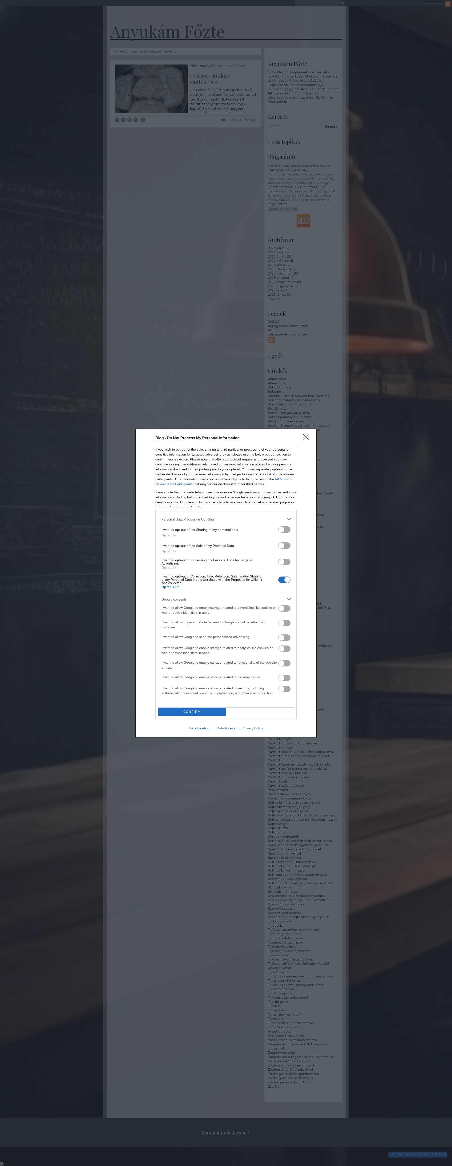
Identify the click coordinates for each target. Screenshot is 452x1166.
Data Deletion (199, 728)
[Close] (307, 438)
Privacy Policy (252, 728)
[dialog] (226, 583)
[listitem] (226, 519)
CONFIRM (192, 712)
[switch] (284, 529)
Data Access (226, 728)
